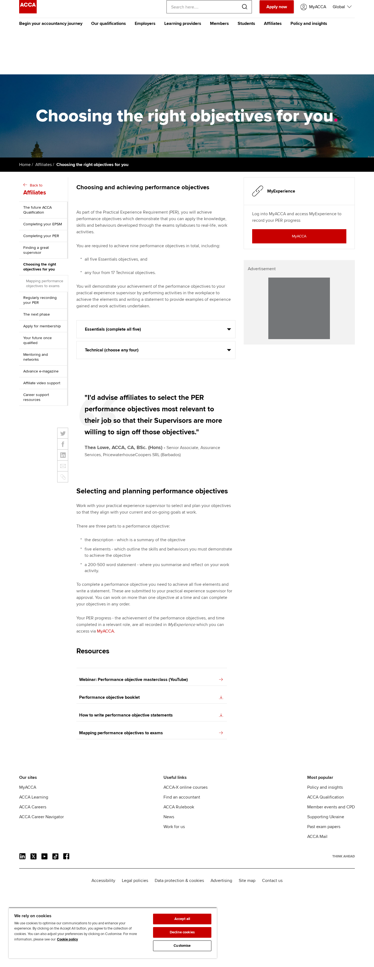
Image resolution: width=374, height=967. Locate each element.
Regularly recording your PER (40, 300)
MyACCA (27, 787)
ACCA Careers (32, 807)
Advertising (221, 880)
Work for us (174, 826)
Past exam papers (323, 826)
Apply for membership (42, 326)
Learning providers (182, 23)
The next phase (36, 314)
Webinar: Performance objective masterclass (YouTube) (133, 679)
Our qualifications (108, 23)
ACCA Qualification (325, 797)
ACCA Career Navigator (41, 817)
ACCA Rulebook (178, 807)
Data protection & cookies (179, 880)
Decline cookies (182, 932)
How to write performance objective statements (126, 715)
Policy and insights (308, 23)
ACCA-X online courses (185, 787)
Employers (145, 23)
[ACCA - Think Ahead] (28, 12)
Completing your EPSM (42, 224)
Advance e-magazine (41, 371)
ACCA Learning (33, 797)
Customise (182, 945)
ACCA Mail (317, 836)
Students (246, 23)
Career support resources (36, 397)
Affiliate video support (41, 383)
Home (25, 164)
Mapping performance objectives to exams (44, 283)
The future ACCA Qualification (37, 210)
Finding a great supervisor (36, 250)
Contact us (272, 880)
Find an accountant (181, 797)
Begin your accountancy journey (50, 23)
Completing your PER (41, 236)
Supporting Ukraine (325, 817)
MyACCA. (106, 631)
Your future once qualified (37, 340)
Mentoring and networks (35, 357)
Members (219, 23)
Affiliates (273, 23)
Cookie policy (67, 939)
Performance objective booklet (109, 697)
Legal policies (135, 880)
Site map (247, 880)
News (168, 817)
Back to (34, 189)
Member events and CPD (331, 807)
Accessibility (103, 880)
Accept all (182, 919)
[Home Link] (343, 856)
